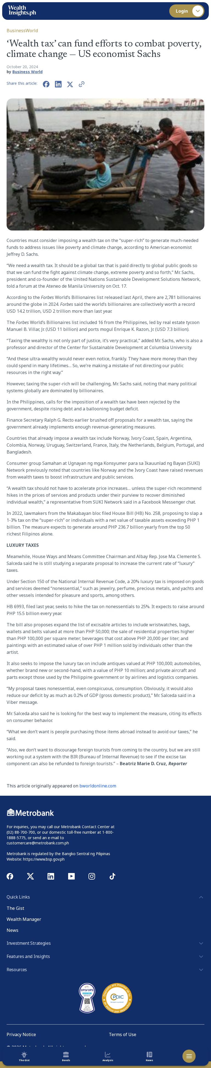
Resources (17, 970)
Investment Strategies (29, 943)
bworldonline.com (97, 786)
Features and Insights (28, 956)
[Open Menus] (189, 1056)
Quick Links (18, 897)
